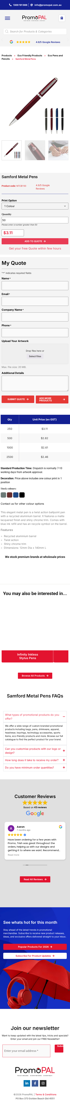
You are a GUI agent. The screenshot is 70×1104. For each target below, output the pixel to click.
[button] (2, 40)
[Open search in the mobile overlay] (35, 31)
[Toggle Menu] (7, 18)
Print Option (9, 200)
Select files (35, 356)
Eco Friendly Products (30, 55)
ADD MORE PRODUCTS (45, 399)
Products (7, 55)
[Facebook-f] (35, 1083)
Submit (60, 1046)
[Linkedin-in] (27, 1083)
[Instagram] (43, 1083)
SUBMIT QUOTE (16, 399)
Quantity (6, 214)
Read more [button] (13, 855)
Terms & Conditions (45, 1094)
